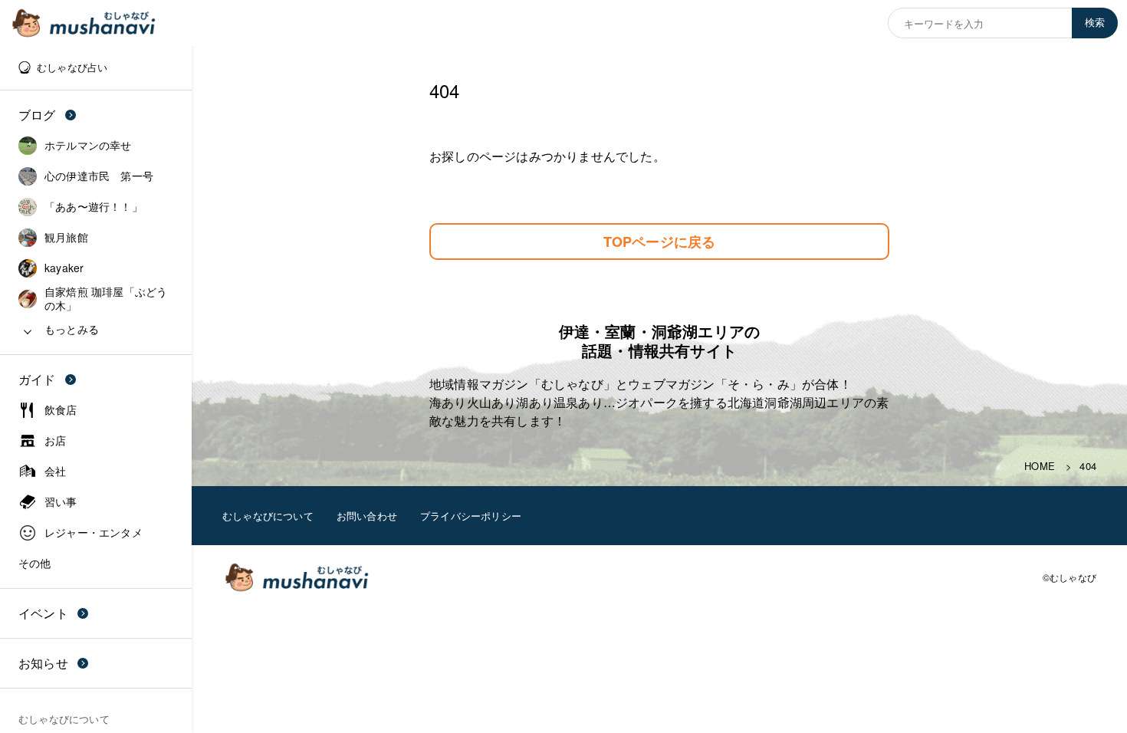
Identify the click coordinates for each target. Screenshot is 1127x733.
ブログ (37, 114)
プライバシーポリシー (470, 515)
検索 (1095, 22)
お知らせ (43, 663)
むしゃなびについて (268, 515)
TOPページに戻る (659, 241)
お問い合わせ (367, 515)
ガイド (37, 379)
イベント (43, 613)
